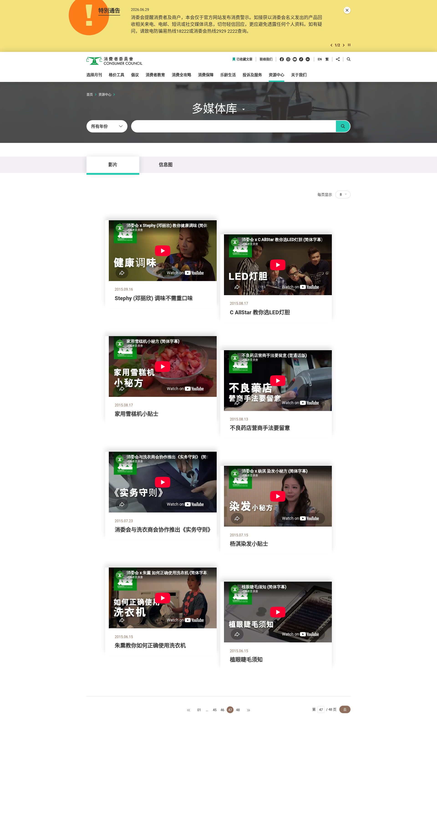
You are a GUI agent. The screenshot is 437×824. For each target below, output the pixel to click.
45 (214, 709)
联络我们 (266, 59)
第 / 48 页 (324, 709)
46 (222, 709)
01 (199, 709)
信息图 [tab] (166, 165)
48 (238, 709)
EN (320, 59)
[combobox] (106, 126)
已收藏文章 (244, 59)
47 (230, 709)
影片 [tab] (112, 165)
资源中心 (105, 94)
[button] (331, 45)
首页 (89, 94)
